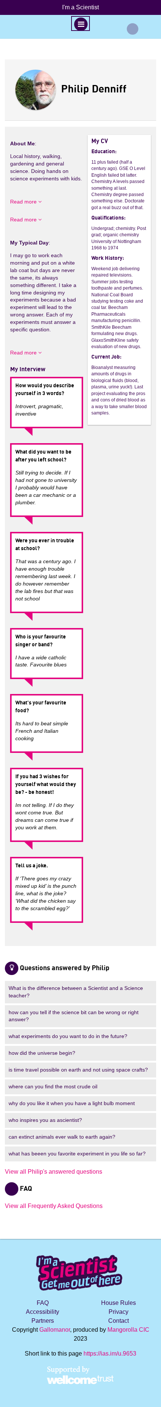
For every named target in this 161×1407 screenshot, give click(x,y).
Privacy (118, 1312)
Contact (118, 1321)
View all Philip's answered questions (53, 1171)
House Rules (118, 1303)
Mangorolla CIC (128, 1329)
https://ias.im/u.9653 (109, 1353)
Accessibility (42, 1312)
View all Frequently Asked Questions (54, 1206)
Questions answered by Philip (64, 968)
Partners (42, 1321)
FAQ (43, 1303)
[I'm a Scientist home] (80, 1269)
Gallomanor (54, 1329)
